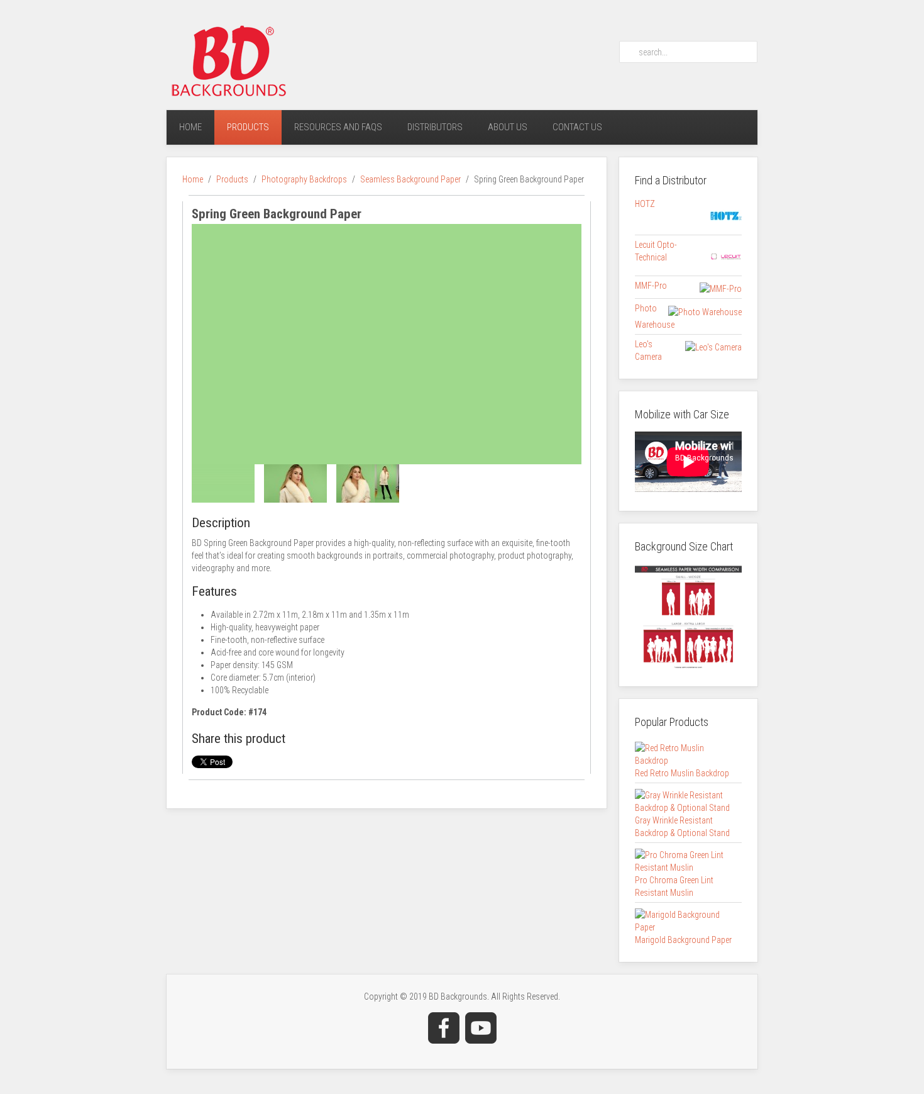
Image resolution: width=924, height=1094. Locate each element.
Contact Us (577, 127)
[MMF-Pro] (721, 288)
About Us (507, 127)
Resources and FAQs (338, 127)
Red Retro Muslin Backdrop (682, 773)
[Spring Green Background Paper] (386, 342)
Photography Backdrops (304, 179)
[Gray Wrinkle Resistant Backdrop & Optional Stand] (685, 800)
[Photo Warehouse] (705, 311)
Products (248, 127)
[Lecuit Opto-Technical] (726, 256)
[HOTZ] (726, 215)
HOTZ (645, 204)
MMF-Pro (651, 286)
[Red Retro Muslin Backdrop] (685, 753)
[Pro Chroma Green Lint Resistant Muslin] (685, 860)
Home (190, 127)
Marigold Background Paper (683, 940)
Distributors (435, 127)
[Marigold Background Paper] (685, 920)
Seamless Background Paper (410, 179)
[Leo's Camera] (713, 347)
